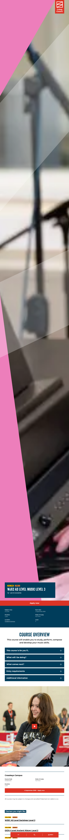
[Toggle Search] (34, 834)
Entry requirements (15, 671)
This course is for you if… (17, 650)
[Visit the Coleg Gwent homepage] (59, 7)
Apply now (34, 603)
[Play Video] (34, 726)
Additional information (17, 678)
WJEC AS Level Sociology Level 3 (20, 820)
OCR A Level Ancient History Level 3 (21, 830)
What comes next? (15, 664)
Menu (51, 835)
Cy (18, 835)
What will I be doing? (16, 657)
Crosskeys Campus (10, 621)
